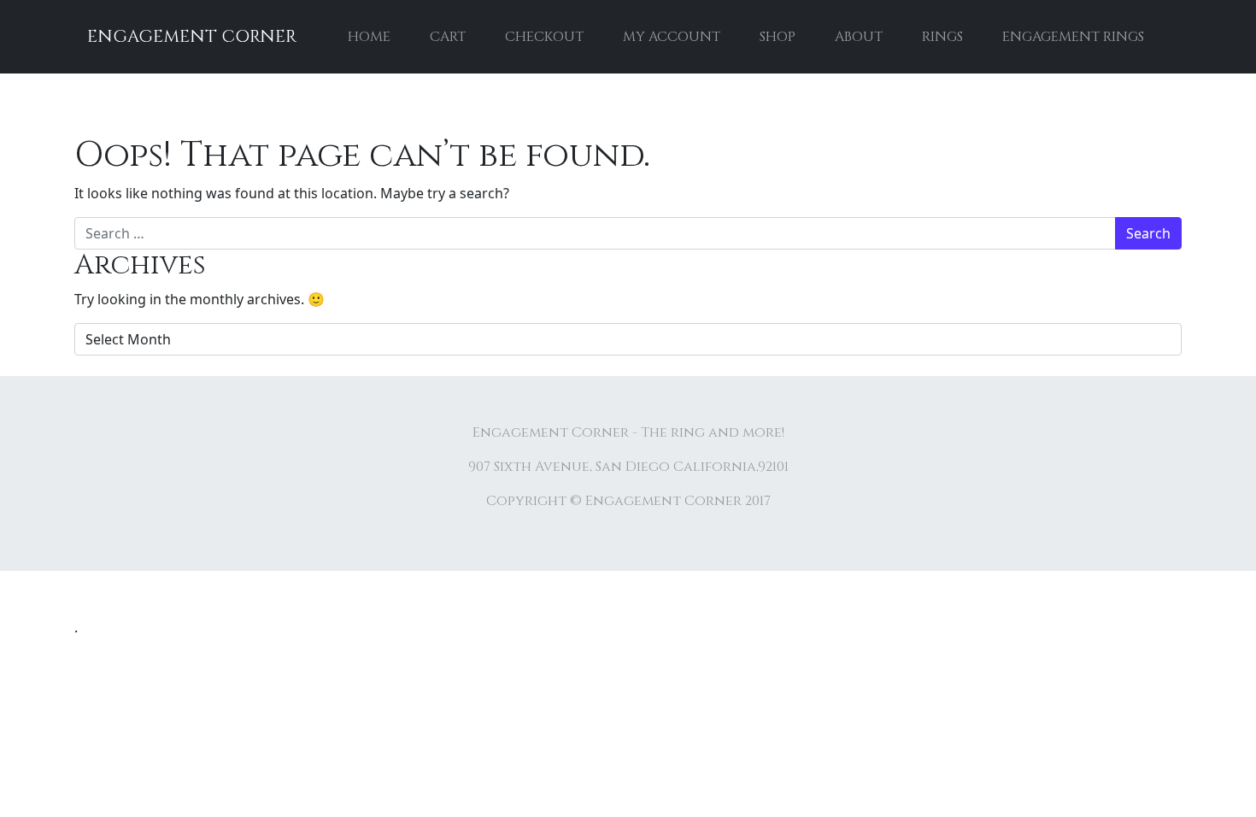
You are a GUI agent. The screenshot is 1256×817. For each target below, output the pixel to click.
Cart (448, 36)
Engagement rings (1073, 36)
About (859, 36)
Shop (777, 36)
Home (369, 36)
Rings (942, 36)
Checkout (544, 36)
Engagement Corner (191, 36)
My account (671, 36)
